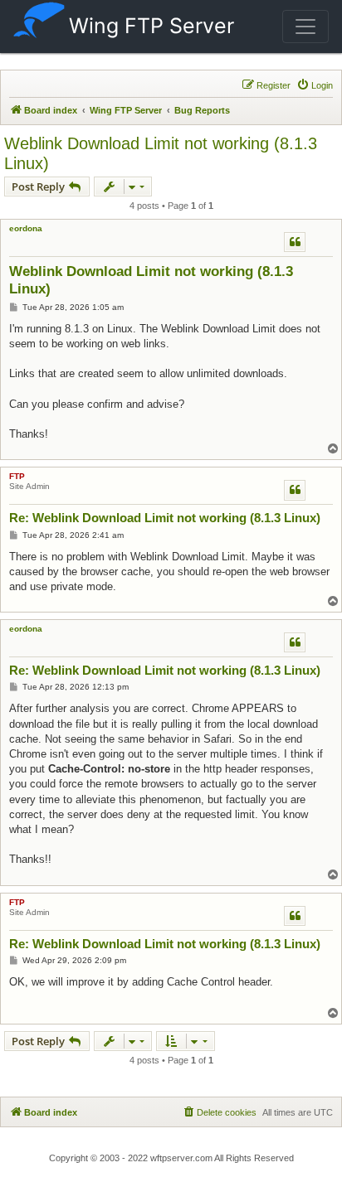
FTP (17, 476)
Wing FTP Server (151, 25)
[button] (305, 26)
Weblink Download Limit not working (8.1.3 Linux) (160, 153)
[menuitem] (314, 85)
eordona (25, 228)
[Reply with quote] (294, 242)
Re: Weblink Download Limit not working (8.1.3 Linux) (164, 518)
